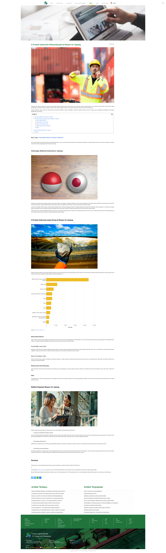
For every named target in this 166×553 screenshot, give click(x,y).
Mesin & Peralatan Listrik (42, 123)
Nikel (38, 127)
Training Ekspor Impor (61, 525)
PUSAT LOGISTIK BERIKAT (80, 3)
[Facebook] (35, 478)
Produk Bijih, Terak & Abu (42, 122)
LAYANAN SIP (69, 3)
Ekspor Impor (60, 520)
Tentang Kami (27, 520)
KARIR (97, 3)
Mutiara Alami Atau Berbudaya (43, 125)
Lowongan (118, 520)
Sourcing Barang (61, 522)
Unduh (106, 523)
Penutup (36, 132)
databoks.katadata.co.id (40, 329)
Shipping (59, 523)
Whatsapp (131, 522)
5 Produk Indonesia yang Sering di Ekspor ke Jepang (46, 118)
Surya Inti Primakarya (32, 547)
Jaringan (46, 522)
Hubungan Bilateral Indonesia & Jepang (43, 116)
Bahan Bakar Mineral (41, 120)
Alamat (130, 520)
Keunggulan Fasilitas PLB (29, 523)
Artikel (93, 522)
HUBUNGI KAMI (105, 3)
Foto (106, 520)
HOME (51, 3)
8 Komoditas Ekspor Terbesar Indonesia (50, 137)
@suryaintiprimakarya (46, 547)
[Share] (40, 478)
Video (106, 522)
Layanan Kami (27, 522)
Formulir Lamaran (119, 522)
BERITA (91, 3)
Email (130, 523)
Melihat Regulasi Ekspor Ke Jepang (42, 130)
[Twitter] (32, 478)
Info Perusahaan (95, 520)
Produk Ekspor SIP (61, 526)
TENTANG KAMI (59, 3)
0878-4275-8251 (76, 541)
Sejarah (45, 520)
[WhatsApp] (38, 478)
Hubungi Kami (27, 525)
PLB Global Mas (76, 520)
